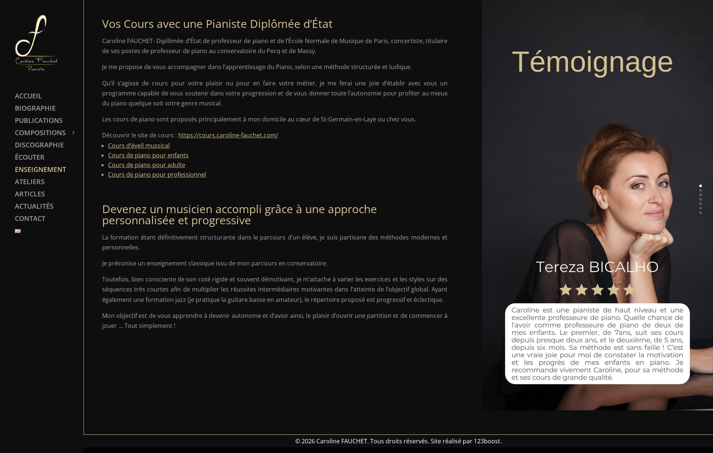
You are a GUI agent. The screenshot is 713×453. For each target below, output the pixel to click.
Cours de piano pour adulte (146, 165)
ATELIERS (30, 182)
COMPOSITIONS (40, 133)
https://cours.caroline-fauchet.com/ (228, 135)
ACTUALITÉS (34, 207)
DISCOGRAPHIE (39, 145)
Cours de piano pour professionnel (157, 174)
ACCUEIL (28, 96)
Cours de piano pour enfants (148, 155)
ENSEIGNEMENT (40, 170)
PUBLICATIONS (39, 121)
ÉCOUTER (30, 158)
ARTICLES (30, 194)
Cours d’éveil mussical (139, 145)
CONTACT (30, 219)
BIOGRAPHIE (35, 109)
